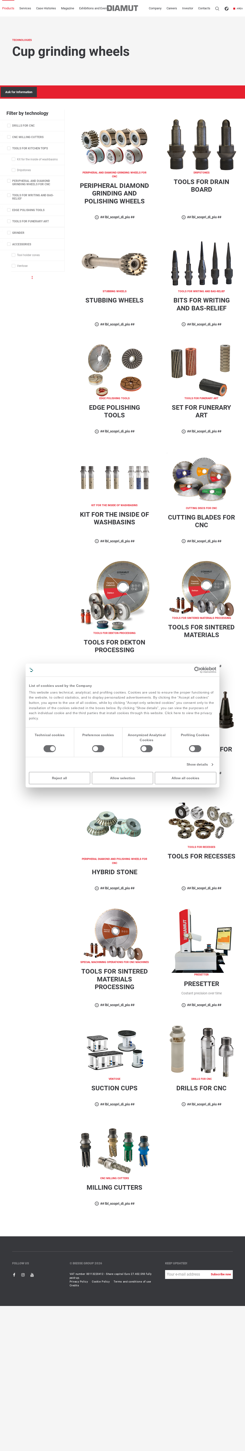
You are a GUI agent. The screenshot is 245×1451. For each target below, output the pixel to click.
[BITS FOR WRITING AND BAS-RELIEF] (202, 263)
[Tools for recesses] (202, 819)
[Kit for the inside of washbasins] (115, 477)
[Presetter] (201, 940)
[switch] (98, 748)
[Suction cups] (115, 1051)
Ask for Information (18, 92)
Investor (187, 8)
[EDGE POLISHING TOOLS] (115, 370)
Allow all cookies (185, 778)
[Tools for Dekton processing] (114, 596)
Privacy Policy (79, 1281)
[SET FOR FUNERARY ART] (202, 370)
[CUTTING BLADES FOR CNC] (201, 478)
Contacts (204, 8)
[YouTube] (32, 1275)
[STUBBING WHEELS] (115, 263)
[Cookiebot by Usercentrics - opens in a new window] (197, 670)
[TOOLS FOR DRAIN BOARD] (202, 144)
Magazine (67, 8)
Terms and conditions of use (132, 1281)
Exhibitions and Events (94, 8)
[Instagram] (23, 1275)
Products (8, 8)
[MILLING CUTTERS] (115, 1150)
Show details (197, 764)
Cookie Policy (101, 1281)
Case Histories (46, 8)
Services (25, 8)
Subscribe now (221, 1274)
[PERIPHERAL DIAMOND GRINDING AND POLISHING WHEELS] (115, 144)
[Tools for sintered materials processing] (115, 934)
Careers (172, 8)
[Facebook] (14, 1275)
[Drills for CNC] (202, 1051)
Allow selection (122, 778)
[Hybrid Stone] (114, 825)
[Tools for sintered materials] (201, 588)
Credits (74, 1285)
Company (155, 8)
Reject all (59, 778)
